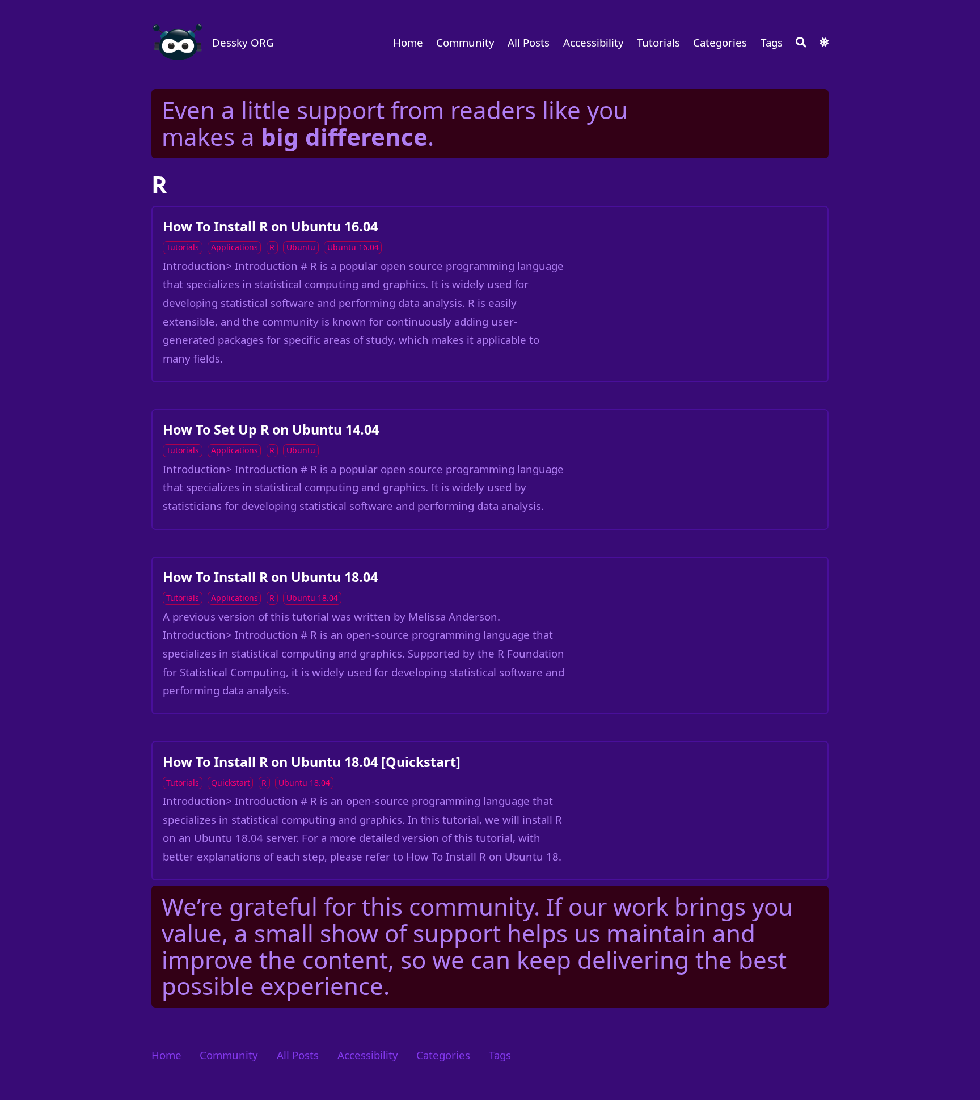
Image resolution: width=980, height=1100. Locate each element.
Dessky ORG (243, 42)
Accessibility (593, 42)
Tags (772, 42)
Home (408, 42)
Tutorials (658, 42)
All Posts (529, 42)
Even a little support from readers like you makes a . (395, 123)
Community (465, 42)
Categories (720, 42)
